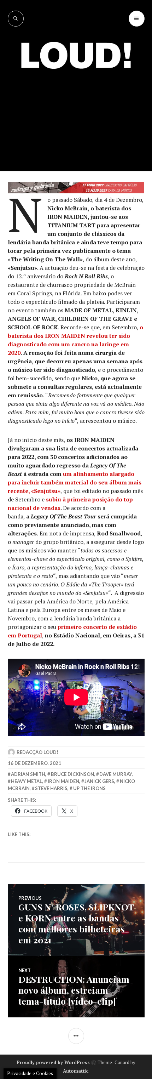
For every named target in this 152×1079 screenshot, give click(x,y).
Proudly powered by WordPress (53, 1062)
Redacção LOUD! (37, 752)
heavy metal (26, 781)
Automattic (75, 1071)
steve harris (51, 788)
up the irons (89, 788)
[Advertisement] (76, 115)
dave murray (115, 774)
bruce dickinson (72, 774)
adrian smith (28, 774)
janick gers (99, 781)
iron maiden (63, 781)
